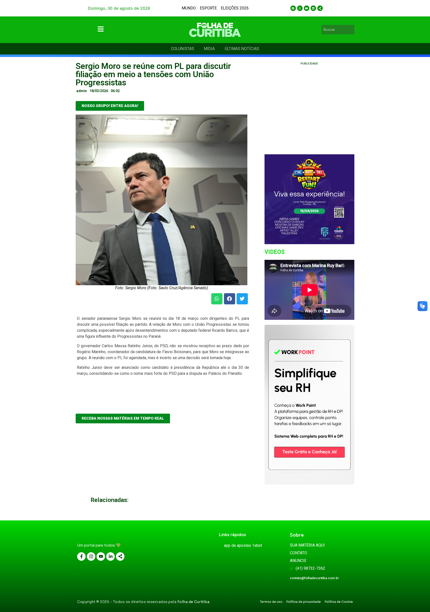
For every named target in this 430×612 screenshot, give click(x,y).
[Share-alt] (320, 8)
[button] (216, 298)
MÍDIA (209, 48)
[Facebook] (293, 8)
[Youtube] (306, 8)
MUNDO (189, 8)
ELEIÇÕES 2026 (235, 8)
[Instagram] (300, 8)
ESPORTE (208, 8)
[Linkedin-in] (110, 556)
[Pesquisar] (351, 29)
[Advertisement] (309, 114)
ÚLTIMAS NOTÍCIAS (242, 48)
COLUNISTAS (182, 48)
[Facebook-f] (81, 556)
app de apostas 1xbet (243, 545)
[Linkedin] (313, 8)
